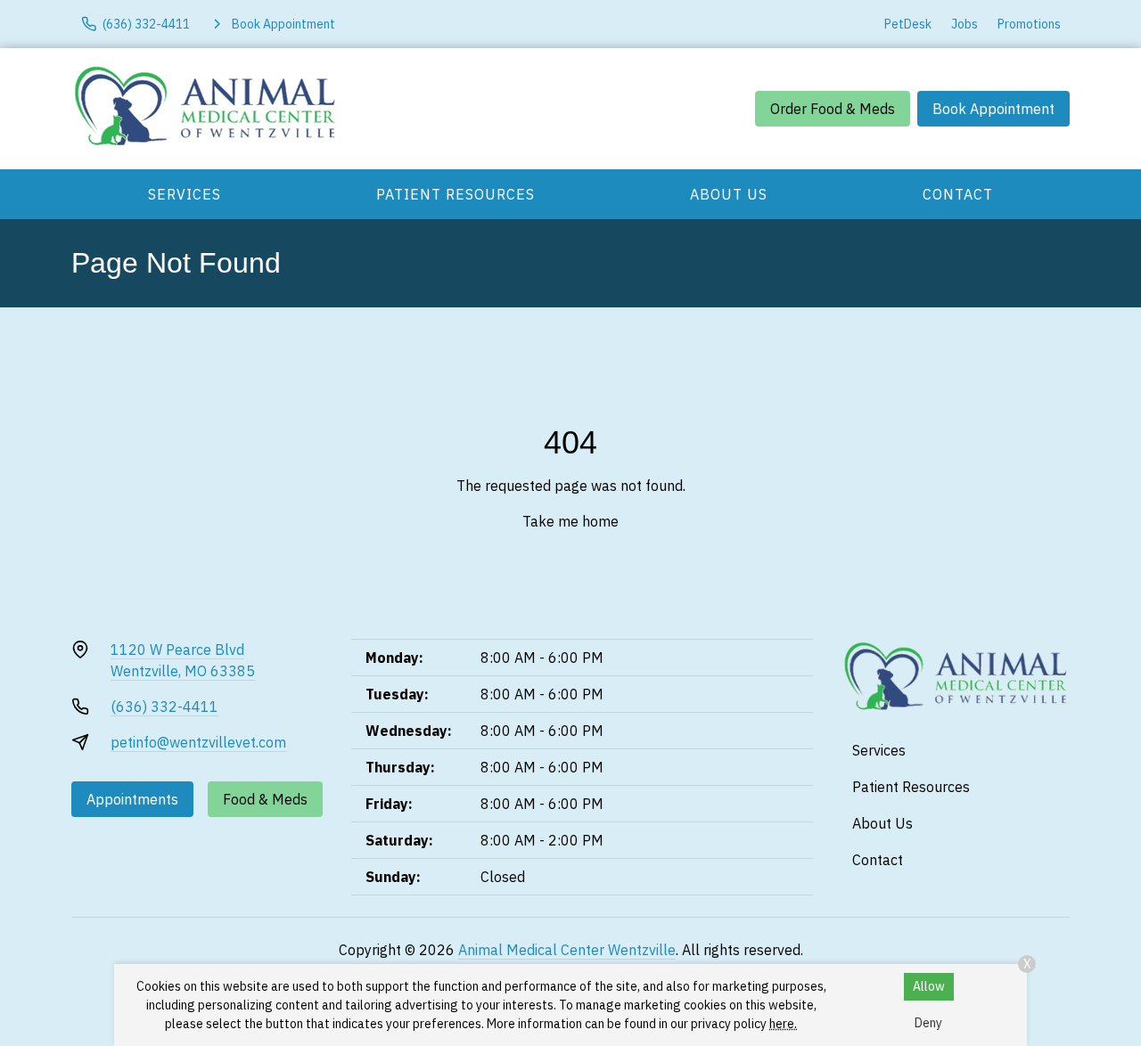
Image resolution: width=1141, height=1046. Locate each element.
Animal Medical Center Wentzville (567, 950)
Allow (929, 986)
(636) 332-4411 (164, 706)
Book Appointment (993, 109)
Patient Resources (455, 194)
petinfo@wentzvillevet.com (198, 742)
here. (783, 1024)
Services (184, 194)
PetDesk (908, 24)
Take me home (570, 521)
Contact (958, 194)
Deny (928, 1023)
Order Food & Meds (832, 109)
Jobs (964, 24)
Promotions (1029, 24)
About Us (729, 194)
